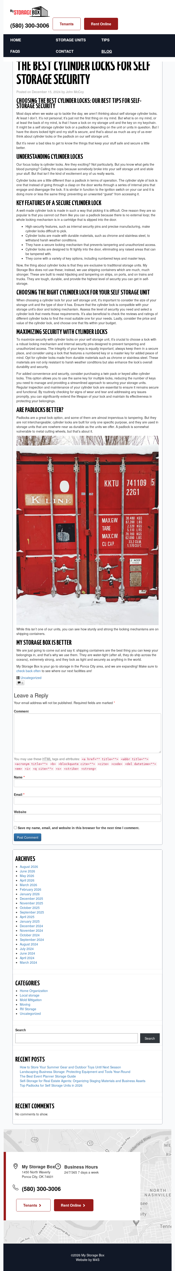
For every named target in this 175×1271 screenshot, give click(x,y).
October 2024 (30, 935)
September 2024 (32, 939)
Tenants (67, 23)
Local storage (29, 995)
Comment (21, 711)
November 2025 (31, 903)
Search (20, 1030)
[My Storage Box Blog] (30, 10)
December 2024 (31, 926)
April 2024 (27, 957)
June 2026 (27, 871)
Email (19, 794)
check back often (28, 670)
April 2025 (27, 916)
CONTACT (65, 51)
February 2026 (30, 889)
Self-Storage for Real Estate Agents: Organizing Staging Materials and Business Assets (82, 1080)
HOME (15, 39)
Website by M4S (87, 1259)
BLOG (106, 51)
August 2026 (29, 866)
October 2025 (30, 907)
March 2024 (28, 962)
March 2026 (28, 884)
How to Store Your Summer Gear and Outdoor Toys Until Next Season (70, 1067)
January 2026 (30, 894)
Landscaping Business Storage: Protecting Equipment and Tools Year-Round (75, 1071)
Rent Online (101, 23)
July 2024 (27, 948)
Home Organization (34, 990)
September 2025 (32, 912)
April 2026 (27, 880)
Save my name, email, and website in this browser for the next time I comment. (78, 827)
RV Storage (28, 1009)
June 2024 (27, 953)
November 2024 (31, 930)
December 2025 (31, 898)
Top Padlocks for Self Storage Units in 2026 (51, 1085)
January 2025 (30, 921)
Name (19, 777)
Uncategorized (31, 677)
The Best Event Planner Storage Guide (48, 1076)
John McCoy (75, 91)
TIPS (105, 39)
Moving (25, 1004)
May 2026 (27, 875)
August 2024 (29, 944)
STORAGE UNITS (71, 39)
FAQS (15, 51)
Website (20, 811)
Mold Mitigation (31, 999)
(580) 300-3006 (29, 25)
